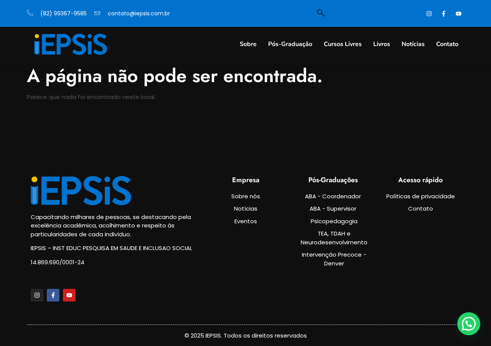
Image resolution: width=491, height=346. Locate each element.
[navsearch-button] (320, 13)
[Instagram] (37, 295)
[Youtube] (69, 295)
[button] (468, 323)
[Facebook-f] (53, 295)
